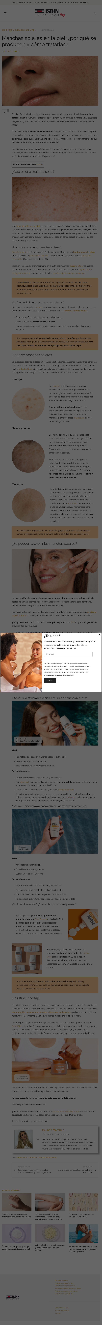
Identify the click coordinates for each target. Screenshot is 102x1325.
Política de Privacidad (66, 675)
